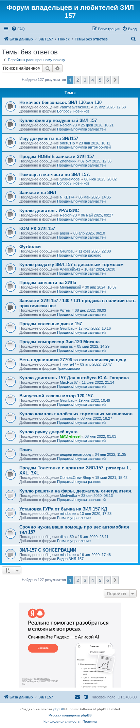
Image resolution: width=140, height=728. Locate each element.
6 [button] (107, 80)
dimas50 (67, 537)
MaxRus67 (69, 382)
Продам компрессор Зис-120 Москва (59, 341)
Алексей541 (70, 269)
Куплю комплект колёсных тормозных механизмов (76, 413)
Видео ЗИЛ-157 (70, 559)
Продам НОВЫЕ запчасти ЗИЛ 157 (56, 156)
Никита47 (68, 364)
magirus (66, 346)
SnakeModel (70, 179)
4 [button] (92, 80)
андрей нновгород (75, 454)
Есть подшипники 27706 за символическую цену (72, 359)
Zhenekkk (68, 161)
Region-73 (68, 125)
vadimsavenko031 (75, 107)
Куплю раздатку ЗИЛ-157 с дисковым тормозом (71, 264)
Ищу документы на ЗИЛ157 (48, 138)
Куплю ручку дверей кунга (48, 431)
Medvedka (68, 495)
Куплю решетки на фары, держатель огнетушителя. (76, 490)
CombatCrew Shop (75, 477)
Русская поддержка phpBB (70, 715)
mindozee (68, 514)
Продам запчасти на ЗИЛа (47, 282)
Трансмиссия (68, 368)
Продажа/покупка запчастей (81, 129)
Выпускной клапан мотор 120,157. (56, 395)
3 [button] (85, 80)
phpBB (58, 709)
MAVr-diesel (70, 436)
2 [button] (77, 80)
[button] (115, 80)
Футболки (30, 246)
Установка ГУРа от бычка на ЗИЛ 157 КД (63, 509)
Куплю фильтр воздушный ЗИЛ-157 (58, 120)
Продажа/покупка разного (79, 255)
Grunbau (67, 251)
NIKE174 (67, 197)
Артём (65, 310)
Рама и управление (74, 518)
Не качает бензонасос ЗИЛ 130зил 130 (60, 102)
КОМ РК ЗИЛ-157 (37, 228)
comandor (68, 418)
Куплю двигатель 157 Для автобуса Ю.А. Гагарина (74, 377)
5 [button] (100, 80)
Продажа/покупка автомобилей (84, 147)
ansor (64, 233)
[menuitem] (18, 29)
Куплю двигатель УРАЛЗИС (49, 210)
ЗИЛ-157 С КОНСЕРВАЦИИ (47, 550)
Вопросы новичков (73, 111)
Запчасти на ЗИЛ (37, 192)
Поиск (26, 449)
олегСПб (67, 143)
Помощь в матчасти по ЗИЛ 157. (54, 174)
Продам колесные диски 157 (50, 323)
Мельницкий (70, 287)
